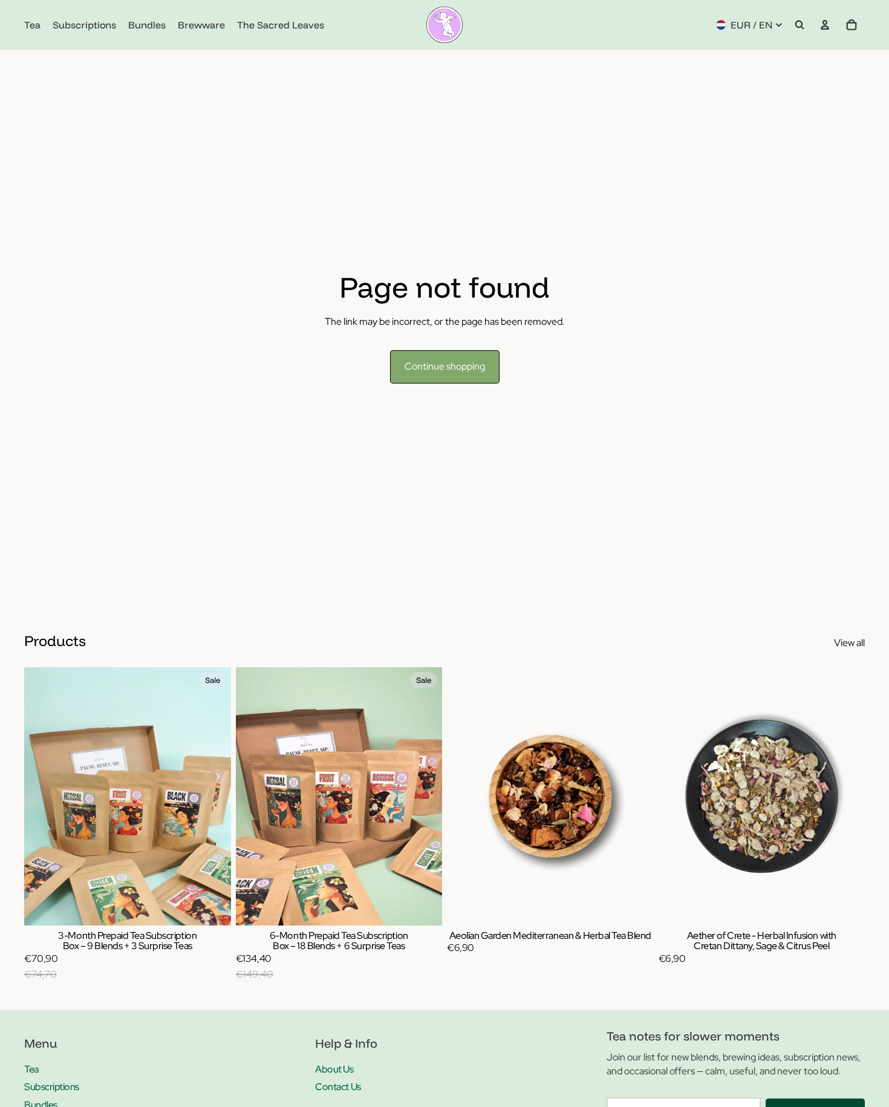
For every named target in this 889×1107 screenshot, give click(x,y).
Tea (31, 1069)
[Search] (799, 24)
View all (849, 642)
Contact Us (337, 1086)
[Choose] (212, 907)
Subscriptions (51, 1086)
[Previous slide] (465, 796)
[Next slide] (635, 796)
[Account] (825, 24)
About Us (334, 1069)
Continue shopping (445, 366)
